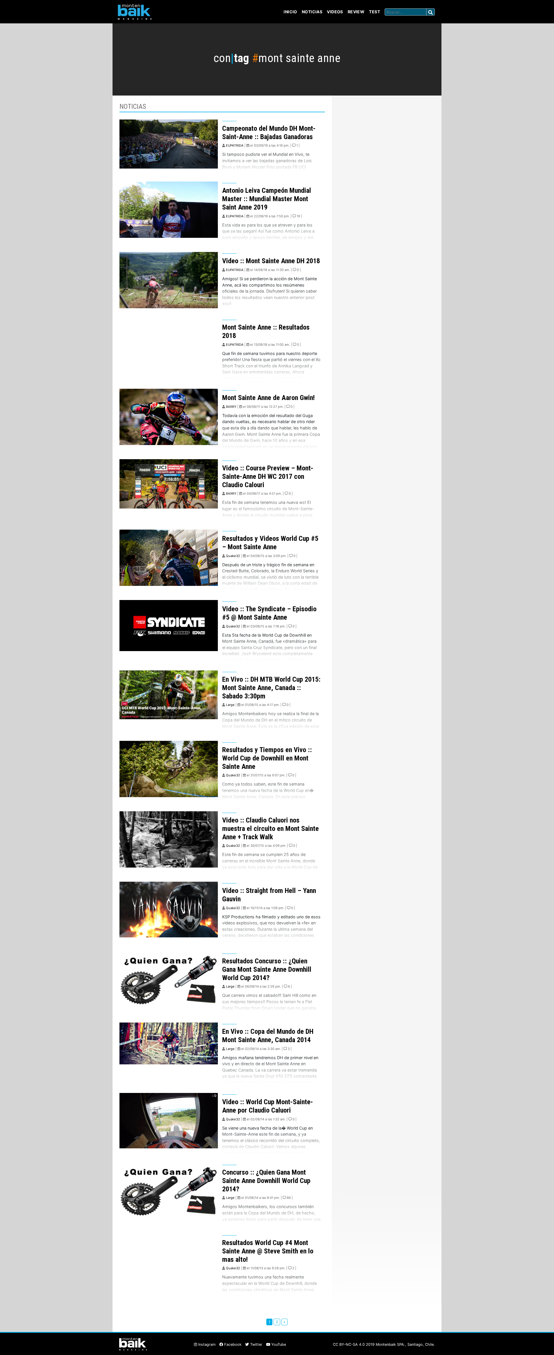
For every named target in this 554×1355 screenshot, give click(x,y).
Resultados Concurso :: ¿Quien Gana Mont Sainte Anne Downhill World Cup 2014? (266, 969)
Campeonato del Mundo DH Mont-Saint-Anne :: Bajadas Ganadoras (269, 132)
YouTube (278, 1344)
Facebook (232, 1344)
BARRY (231, 407)
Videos (335, 11)
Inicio (290, 11)
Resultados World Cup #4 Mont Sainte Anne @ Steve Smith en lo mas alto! (267, 1251)
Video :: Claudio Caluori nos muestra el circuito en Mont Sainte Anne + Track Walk (270, 828)
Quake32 (233, 556)
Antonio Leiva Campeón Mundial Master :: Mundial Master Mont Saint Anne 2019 (266, 198)
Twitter (255, 1344)
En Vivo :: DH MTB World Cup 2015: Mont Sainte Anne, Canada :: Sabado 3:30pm (271, 687)
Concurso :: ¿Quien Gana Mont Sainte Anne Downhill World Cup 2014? (266, 1180)
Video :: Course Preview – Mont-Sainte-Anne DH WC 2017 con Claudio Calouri (267, 476)
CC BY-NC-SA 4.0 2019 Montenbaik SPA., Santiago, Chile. (384, 1344)
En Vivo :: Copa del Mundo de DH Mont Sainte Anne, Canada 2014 (267, 1035)
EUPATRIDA (235, 145)
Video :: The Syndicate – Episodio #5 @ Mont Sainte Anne (269, 613)
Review (356, 11)
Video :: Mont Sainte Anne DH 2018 (271, 261)
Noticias (312, 11)
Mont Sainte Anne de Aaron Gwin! (268, 398)
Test (374, 11)
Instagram (206, 1344)
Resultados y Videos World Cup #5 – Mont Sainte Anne (270, 542)
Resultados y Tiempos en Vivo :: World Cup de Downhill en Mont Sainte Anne (267, 758)
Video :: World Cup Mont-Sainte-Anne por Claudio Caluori (267, 1106)
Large (230, 705)
